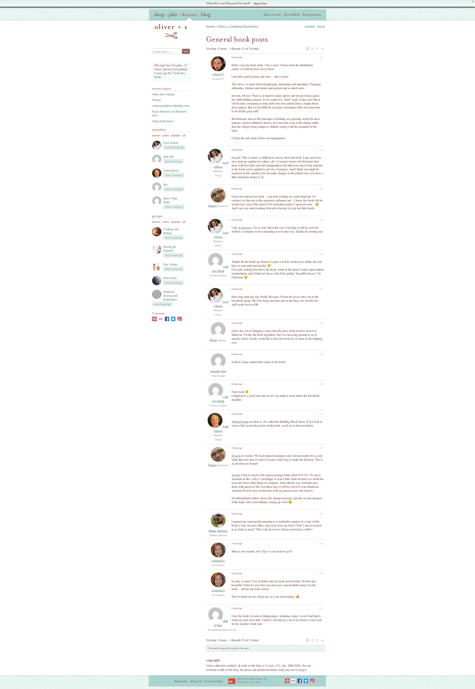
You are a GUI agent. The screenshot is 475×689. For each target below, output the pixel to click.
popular (175, 135)
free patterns (312, 14)
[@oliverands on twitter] (173, 319)
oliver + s (171, 31)
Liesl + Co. (231, 680)
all (184, 135)
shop (159, 14)
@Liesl (236, 456)
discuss (189, 14)
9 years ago (160, 73)
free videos (292, 14)
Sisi (165, 184)
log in (321, 26)
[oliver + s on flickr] (160, 319)
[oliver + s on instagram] (179, 319)
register (310, 26)
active (166, 135)
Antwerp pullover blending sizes (171, 105)
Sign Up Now (260, 3)
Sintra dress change (163, 94)
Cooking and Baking (170, 231)
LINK (321, 57)
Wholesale (181, 681)
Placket (156, 100)
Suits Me (168, 156)
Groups (157, 216)
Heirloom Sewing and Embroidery (170, 295)
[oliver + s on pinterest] (154, 319)
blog (205, 14)
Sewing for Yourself (169, 248)
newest (156, 135)
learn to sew (272, 14)
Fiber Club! (170, 278)
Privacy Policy (214, 681)
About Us (196, 681)
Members (159, 129)
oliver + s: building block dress (238, 26)
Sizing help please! (163, 121)
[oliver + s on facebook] (167, 319)
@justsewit (244, 227)
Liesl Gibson (170, 143)
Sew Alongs (170, 264)
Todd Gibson (171, 170)
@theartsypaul (240, 421)
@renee (236, 475)
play (173, 14)
